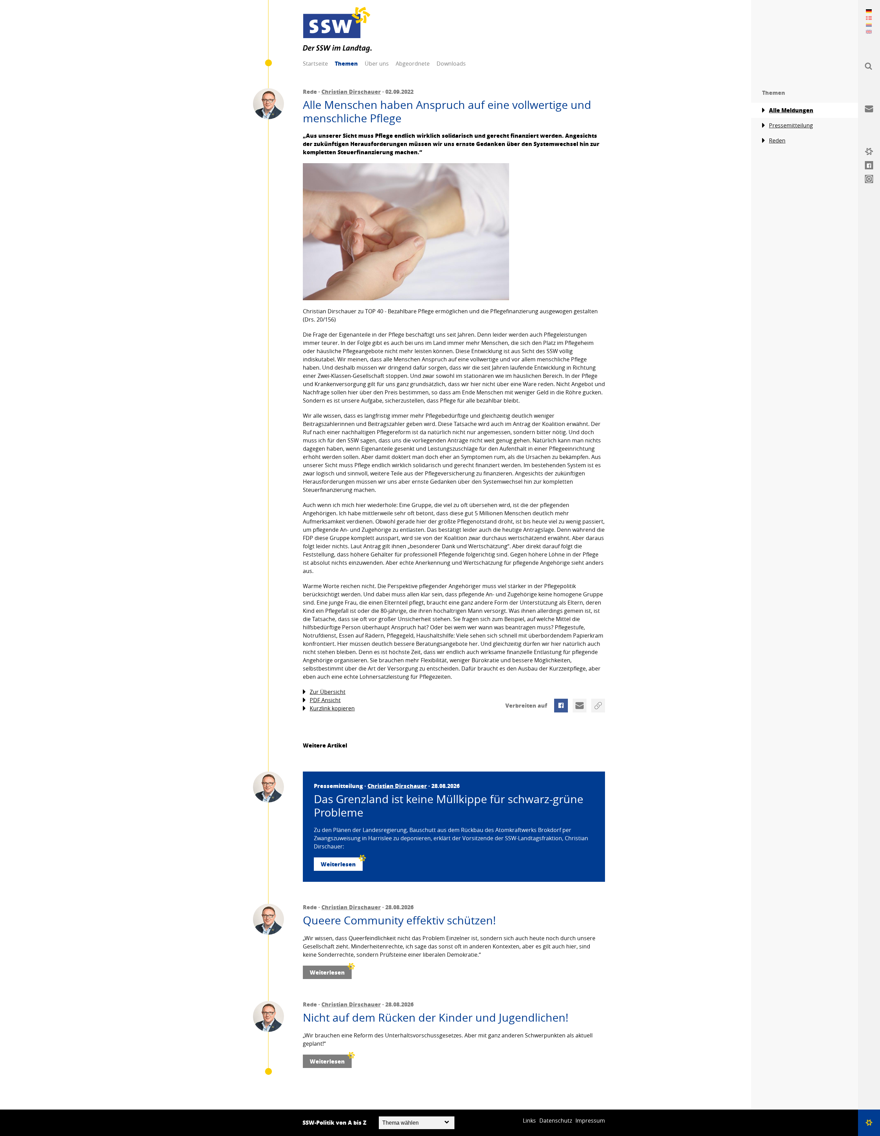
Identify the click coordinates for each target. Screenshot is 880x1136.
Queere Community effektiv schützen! (399, 920)
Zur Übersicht (327, 692)
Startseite (315, 63)
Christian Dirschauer (351, 91)
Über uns (377, 63)
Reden (777, 140)
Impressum (590, 1120)
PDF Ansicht (325, 700)
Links (529, 1120)
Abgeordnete (413, 63)
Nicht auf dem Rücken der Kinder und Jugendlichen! (436, 1017)
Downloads (451, 63)
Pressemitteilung (791, 125)
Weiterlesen (338, 864)
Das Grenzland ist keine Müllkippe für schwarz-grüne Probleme (448, 805)
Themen (346, 63)
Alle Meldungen (791, 110)
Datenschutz (555, 1120)
